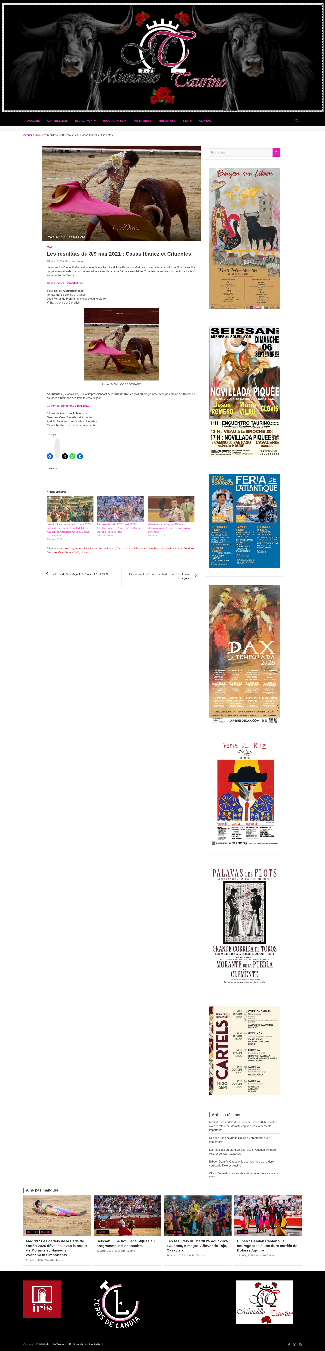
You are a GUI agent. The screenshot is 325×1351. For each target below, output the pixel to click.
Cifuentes (140, 548)
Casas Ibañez (124, 548)
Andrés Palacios (84, 548)
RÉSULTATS (167, 120)
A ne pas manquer (42, 1190)
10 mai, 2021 (54, 261)
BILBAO (242, 1232)
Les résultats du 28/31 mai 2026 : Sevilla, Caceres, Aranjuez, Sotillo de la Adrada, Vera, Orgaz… (120, 528)
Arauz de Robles (105, 548)
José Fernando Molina (160, 548)
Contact (206, 120)
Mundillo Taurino (74, 261)
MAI (49, 247)
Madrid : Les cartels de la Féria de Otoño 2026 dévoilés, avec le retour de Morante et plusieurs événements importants (243, 1126)
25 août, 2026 (245, 1255)
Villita (84, 552)
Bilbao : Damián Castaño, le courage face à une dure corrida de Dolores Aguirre (267, 1245)
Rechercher (276, 152)
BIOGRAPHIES (113, 120)
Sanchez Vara (55, 552)
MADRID (45, 1232)
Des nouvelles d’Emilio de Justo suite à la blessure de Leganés (160, 576)
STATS (187, 120)
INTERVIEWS (142, 120)
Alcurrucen (66, 548)
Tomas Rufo (72, 552)
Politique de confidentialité (84, 1344)
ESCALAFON (84, 120)
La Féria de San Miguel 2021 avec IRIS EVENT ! (81, 574)
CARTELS (32, 1232)
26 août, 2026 (34, 1260)
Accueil (33, 120)
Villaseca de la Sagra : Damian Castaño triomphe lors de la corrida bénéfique (169, 528)
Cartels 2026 (57, 120)
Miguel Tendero (184, 548)
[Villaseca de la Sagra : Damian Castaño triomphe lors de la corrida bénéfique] (171, 509)
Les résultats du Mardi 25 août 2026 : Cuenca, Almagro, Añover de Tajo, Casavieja (197, 1245)
